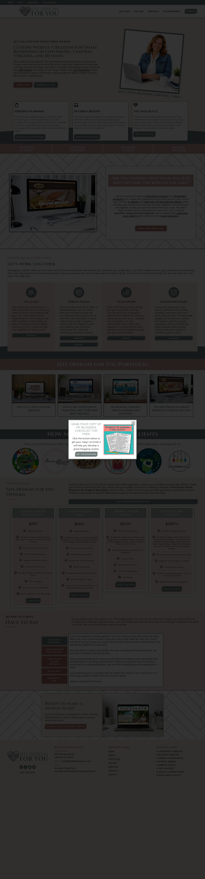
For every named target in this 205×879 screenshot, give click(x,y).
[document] (102, 439)
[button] (133, 423)
